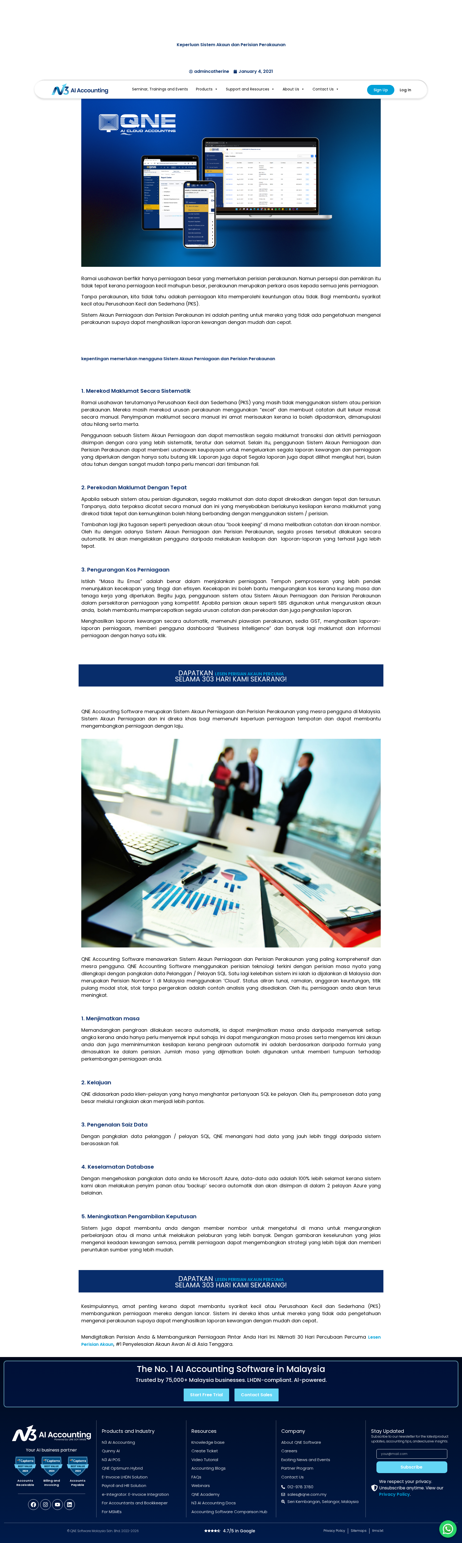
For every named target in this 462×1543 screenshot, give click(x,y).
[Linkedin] (69, 1504)
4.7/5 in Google (239, 1531)
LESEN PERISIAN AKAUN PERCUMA (249, 674)
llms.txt (377, 1530)
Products (204, 89)
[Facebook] (33, 1504)
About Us (291, 89)
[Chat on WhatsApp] (448, 1529)
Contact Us (323, 89)
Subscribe (411, 1467)
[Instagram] (45, 1504)
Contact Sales (256, 1395)
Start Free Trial (206, 1395)
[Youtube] (57, 1504)
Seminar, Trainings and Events (160, 89)
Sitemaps (359, 1530)
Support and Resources (247, 89)
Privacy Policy (394, 1494)
